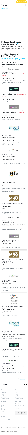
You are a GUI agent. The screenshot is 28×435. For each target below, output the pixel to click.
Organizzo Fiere (19, 408)
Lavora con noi (4, 411)
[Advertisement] (14, 25)
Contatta (3, 406)
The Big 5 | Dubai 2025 (7, 280)
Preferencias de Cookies (21, 413)
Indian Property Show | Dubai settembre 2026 (13, 93)
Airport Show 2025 (7, 331)
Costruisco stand (19, 403)
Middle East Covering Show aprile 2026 (11, 240)
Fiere (2, 390)
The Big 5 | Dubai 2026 (7, 154)
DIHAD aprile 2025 (7, 363)
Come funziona (4, 409)
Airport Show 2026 (7, 135)
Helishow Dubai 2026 (7, 181)
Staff (2, 405)
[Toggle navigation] (25, 5)
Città (2, 395)
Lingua (25, 384)
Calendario (3, 392)
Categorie (3, 397)
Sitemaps (18, 390)
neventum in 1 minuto (6, 403)
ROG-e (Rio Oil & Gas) (20, 58)
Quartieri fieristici (5, 398)
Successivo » (23, 379)
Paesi (2, 394)
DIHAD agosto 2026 (7, 72)
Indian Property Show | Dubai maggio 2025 (12, 349)
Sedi (2, 408)
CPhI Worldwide (18, 59)
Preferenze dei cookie (13, 429)
